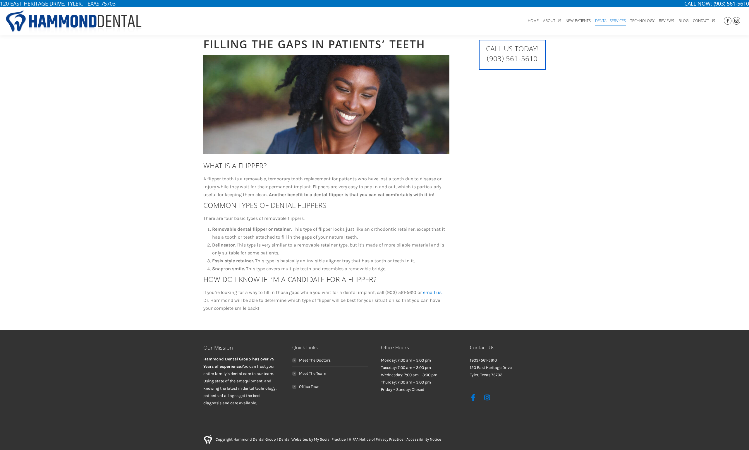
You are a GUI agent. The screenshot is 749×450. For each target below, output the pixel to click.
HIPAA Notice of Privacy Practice (376, 439)
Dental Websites (293, 439)
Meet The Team (312, 373)
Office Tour (309, 386)
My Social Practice (329, 439)
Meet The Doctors (315, 360)
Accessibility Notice (423, 439)
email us (432, 292)
